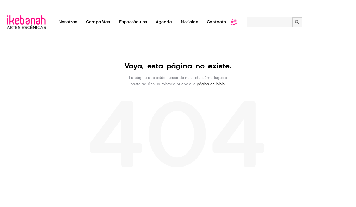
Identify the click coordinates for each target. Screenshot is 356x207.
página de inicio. (211, 84)
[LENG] (239, 22)
